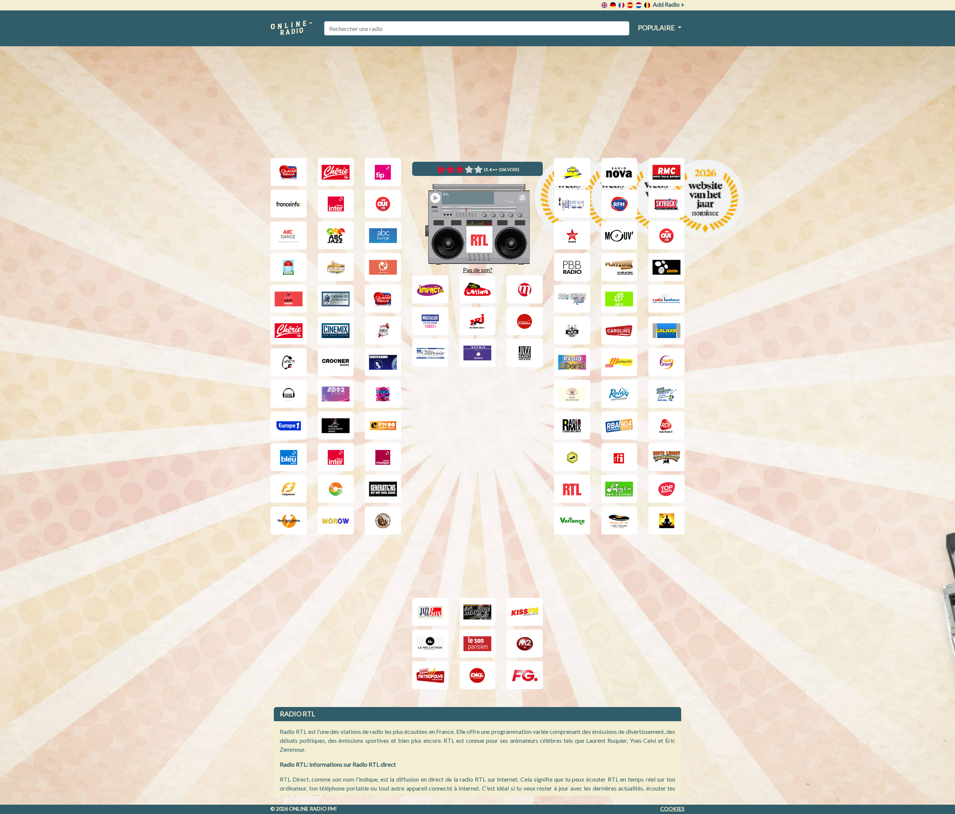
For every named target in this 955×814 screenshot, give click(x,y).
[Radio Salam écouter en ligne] (572, 204)
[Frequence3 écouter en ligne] (288, 489)
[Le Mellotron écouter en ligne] (430, 643)
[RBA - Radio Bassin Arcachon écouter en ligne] (619, 425)
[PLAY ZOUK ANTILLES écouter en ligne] (619, 267)
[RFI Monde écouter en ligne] (619, 457)
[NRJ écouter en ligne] (478, 321)
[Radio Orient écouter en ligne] (666, 362)
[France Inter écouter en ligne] (336, 204)
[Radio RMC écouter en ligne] (666, 172)
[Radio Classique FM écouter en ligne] (525, 321)
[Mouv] (619, 235)
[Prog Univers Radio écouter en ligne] (572, 299)
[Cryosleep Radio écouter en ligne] (383, 362)
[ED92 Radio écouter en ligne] (336, 394)
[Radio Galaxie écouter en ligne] (666, 330)
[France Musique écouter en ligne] (383, 457)
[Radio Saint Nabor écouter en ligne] (666, 394)
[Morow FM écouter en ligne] (336, 520)
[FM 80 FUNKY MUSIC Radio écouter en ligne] (383, 425)
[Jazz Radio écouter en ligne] (525, 353)
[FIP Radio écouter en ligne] (383, 172)
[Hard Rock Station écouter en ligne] (288, 520)
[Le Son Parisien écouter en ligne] (478, 643)
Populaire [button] (657, 27)
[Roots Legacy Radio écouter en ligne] (666, 457)
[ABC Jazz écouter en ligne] (336, 235)
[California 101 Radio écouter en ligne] (336, 299)
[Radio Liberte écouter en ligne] (572, 362)
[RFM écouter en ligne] (619, 204)
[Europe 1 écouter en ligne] (288, 425)
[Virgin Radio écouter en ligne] (572, 235)
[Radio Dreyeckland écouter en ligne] (478, 675)
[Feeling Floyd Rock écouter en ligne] (336, 425)
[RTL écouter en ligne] (572, 489)
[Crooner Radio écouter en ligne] (336, 362)
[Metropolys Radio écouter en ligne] (430, 675)
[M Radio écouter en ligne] (525, 289)
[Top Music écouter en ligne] (666, 489)
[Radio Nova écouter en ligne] (619, 172)
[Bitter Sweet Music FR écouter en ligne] (383, 267)
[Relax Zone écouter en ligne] (572, 457)
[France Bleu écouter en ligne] (288, 457)
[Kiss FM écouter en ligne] (525, 612)
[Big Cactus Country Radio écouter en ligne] (336, 267)
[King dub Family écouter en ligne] (478, 612)
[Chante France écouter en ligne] (288, 172)
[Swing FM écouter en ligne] (619, 489)
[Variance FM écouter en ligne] (572, 520)
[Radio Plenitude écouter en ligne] (572, 394)
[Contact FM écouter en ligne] (288, 362)
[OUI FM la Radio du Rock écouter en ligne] (383, 204)
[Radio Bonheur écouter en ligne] (666, 299)
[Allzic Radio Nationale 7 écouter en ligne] (288, 267)
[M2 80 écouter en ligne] (525, 643)
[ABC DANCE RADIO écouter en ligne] (288, 235)
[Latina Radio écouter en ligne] (478, 289)
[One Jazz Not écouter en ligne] (383, 520)
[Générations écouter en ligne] (383, 489)
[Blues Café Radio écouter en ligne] (288, 299)
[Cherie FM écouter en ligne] (336, 172)
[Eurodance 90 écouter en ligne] (383, 394)
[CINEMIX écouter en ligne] (336, 330)
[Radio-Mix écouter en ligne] (572, 425)
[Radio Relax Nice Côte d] (619, 394)
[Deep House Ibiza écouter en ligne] (288, 394)
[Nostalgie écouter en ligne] (430, 321)
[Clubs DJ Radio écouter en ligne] (383, 330)
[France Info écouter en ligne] (288, 204)
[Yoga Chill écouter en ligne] (666, 520)
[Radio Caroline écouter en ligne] (619, 330)
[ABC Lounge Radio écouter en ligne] (383, 235)
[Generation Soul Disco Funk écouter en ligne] (336, 489)
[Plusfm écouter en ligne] (666, 267)
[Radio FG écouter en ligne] (525, 675)
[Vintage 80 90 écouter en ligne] (619, 520)
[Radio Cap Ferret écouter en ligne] (572, 330)
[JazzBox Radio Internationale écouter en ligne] (430, 612)
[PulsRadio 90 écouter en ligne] (619, 299)
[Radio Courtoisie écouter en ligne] (430, 353)
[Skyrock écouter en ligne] (666, 204)
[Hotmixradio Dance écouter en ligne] (478, 353)
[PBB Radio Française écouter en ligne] (572, 267)
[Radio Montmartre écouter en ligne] (619, 362)
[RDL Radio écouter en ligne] (666, 425)
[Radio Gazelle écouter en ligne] (572, 172)
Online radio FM (312, 808)
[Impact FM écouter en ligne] (430, 289)
